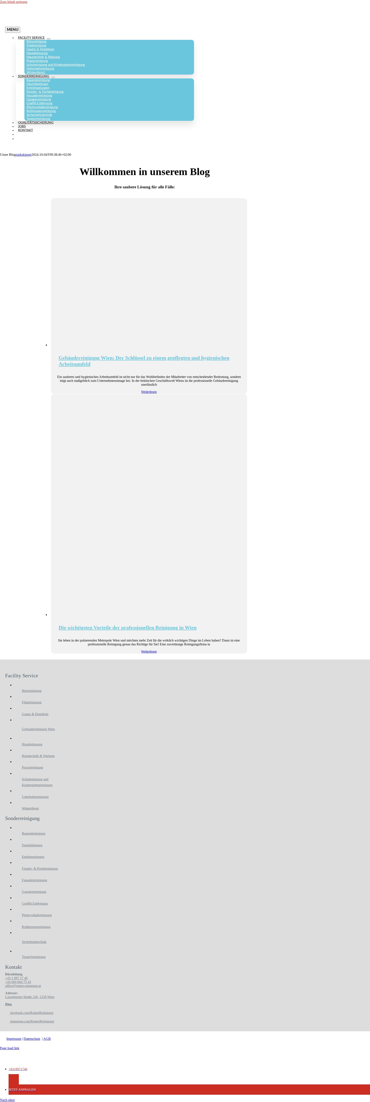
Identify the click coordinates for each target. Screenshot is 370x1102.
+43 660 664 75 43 (18, 982)
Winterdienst (30, 808)
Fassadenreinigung (34, 880)
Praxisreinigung (32, 767)
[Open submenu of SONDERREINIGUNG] (53, 77)
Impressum (13, 1039)
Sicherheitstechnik (34, 942)
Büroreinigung (32, 691)
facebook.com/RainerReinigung (31, 1013)
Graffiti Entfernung (35, 903)
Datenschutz (32, 1039)
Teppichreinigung (34, 957)
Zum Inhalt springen (13, 2)
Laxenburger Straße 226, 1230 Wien (29, 997)
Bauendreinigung (33, 833)
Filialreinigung (32, 702)
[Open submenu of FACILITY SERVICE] (48, 38)
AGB (47, 1039)
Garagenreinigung (34, 892)
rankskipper (23, 154)
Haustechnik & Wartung (38, 756)
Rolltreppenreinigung (36, 927)
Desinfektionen (32, 845)
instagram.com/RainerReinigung (31, 1021)
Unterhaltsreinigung (35, 797)
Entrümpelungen (33, 857)
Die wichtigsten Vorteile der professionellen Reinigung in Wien (128, 627)
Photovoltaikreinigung (37, 915)
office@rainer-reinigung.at (23, 986)
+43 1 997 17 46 (16, 978)
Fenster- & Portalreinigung (40, 868)
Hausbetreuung (32, 744)
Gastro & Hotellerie (35, 714)
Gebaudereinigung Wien (38, 729)
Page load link (9, 1048)
